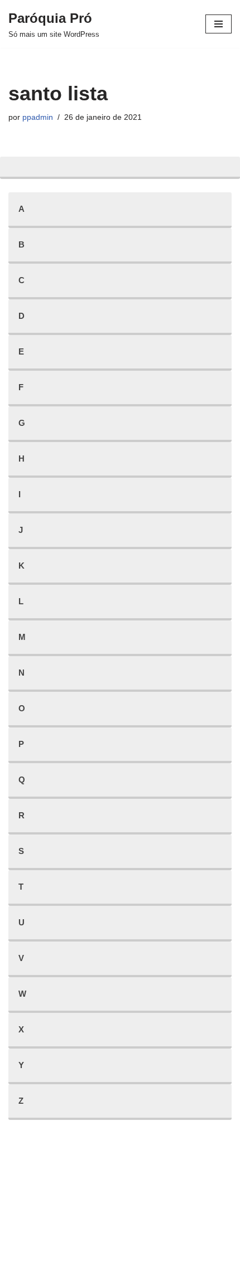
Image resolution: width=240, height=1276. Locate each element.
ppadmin (37, 117)
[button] (216, 15)
